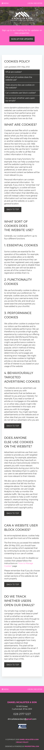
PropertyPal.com (32, 746)
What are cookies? (13, 72)
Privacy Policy (22, 742)
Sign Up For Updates (22, 39)
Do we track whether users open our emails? (20, 99)
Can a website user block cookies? (20, 93)
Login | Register (35, 3)
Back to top (12, 209)
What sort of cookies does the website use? (18, 78)
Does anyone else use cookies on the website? (19, 86)
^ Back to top (12, 664)
